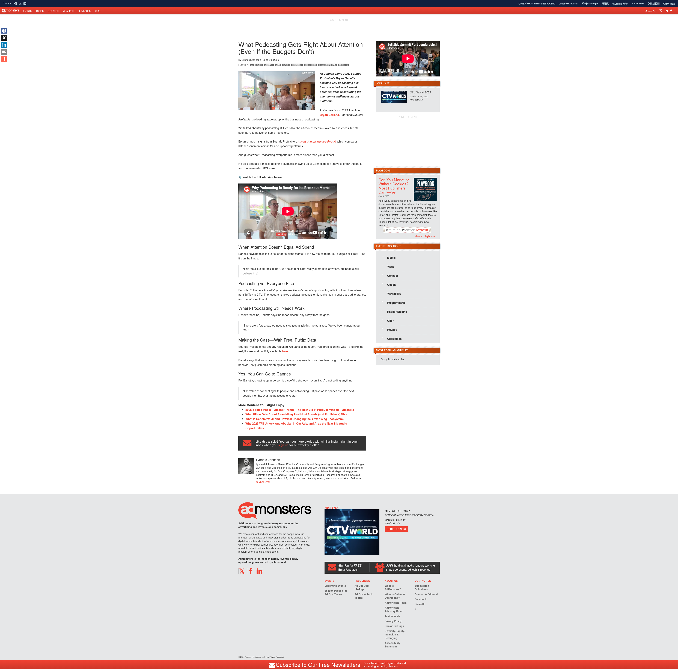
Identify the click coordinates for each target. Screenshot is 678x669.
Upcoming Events (335, 585)
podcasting (296, 64)
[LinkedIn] (4, 44)
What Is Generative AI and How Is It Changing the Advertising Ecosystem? (294, 419)
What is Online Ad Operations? (395, 595)
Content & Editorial (426, 594)
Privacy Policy (393, 621)
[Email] (4, 51)
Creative (268, 64)
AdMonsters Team (395, 602)
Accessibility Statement (392, 644)
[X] (4, 37)
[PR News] (605, 3)
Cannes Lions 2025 (327, 64)
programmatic (394, 302)
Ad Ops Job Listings (362, 587)
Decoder (53, 10)
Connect (390, 275)
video (388, 266)
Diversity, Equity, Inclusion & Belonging (395, 634)
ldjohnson (343, 64)
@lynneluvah (263, 482)
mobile (389, 257)
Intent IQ (422, 230)
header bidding (394, 311)
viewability (391, 293)
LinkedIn (420, 604)
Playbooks (84, 10)
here (284, 351)
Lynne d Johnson (251, 59)
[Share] (4, 59)
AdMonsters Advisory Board (394, 609)
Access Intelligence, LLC (255, 657)
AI (252, 64)
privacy (389, 329)
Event (286, 64)
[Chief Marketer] (568, 4)
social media (310, 64)
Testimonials (392, 616)
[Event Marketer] (620, 3)
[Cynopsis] (638, 3)
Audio (259, 64)
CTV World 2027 (420, 92)
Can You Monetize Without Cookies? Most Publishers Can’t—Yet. (394, 185)
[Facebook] (4, 30)
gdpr (388, 320)
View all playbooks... (426, 236)
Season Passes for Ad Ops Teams (336, 592)
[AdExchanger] (590, 3)
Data (278, 64)
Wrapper (68, 10)
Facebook (421, 599)
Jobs (97, 10)
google (389, 284)
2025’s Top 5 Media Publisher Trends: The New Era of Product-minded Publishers (299, 410)
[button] (661, 10)
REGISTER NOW (396, 529)
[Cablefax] (669, 4)
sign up (283, 445)
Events (27, 10)
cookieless (392, 338)
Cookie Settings (394, 626)
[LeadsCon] (653, 3)
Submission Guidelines (422, 587)
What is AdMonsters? (393, 587)
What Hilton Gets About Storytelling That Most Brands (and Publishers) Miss (296, 414)
